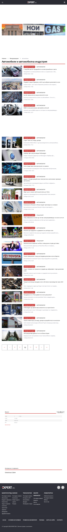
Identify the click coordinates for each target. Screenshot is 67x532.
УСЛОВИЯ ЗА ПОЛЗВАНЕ (14, 520)
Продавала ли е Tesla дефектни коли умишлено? (38, 295)
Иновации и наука (27, 503)
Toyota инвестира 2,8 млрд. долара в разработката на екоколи (42, 320)
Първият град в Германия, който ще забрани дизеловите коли (42, 82)
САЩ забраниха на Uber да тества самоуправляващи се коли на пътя (44, 217)
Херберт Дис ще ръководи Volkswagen (35, 153)
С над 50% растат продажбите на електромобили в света (40, 69)
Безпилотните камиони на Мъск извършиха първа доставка (41, 243)
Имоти (35, 502)
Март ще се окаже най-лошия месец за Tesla (36, 192)
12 (36, 347)
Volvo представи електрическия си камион (36, 166)
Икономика (5, 498)
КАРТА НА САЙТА (50, 520)
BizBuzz (46, 500)
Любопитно (48, 493)
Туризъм (4, 509)
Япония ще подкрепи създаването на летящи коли (38, 230)
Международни (29, 67)
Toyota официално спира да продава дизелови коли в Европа (41, 256)
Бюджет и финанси (7, 500)
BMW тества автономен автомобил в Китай (36, 108)
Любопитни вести (48, 496)
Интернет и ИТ (26, 498)
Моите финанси (37, 494)
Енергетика (5, 502)
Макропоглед (7, 493)
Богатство (46, 502)
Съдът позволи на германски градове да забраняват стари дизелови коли (44, 270)
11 (30, 347)
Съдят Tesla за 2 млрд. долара (32, 140)
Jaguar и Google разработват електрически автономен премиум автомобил (42, 180)
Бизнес (14, 493)
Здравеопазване (6, 513)
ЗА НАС (4, 520)
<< (4, 347)
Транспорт (4, 507)
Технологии (27, 493)
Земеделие (4, 511)
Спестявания (37, 504)
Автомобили (26, 500)
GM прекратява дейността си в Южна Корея (36, 333)
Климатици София (10, 472)
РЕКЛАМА (41, 520)
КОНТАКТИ (59, 520)
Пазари (14, 503)
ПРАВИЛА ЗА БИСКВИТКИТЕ (30, 520)
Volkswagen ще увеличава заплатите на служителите (39, 307)
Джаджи (25, 502)
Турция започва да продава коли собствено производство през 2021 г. (43, 282)
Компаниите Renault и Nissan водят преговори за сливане (40, 205)
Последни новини (6, 496)
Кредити (36, 500)
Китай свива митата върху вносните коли (36, 95)
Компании (15, 498)
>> (46, 347)
